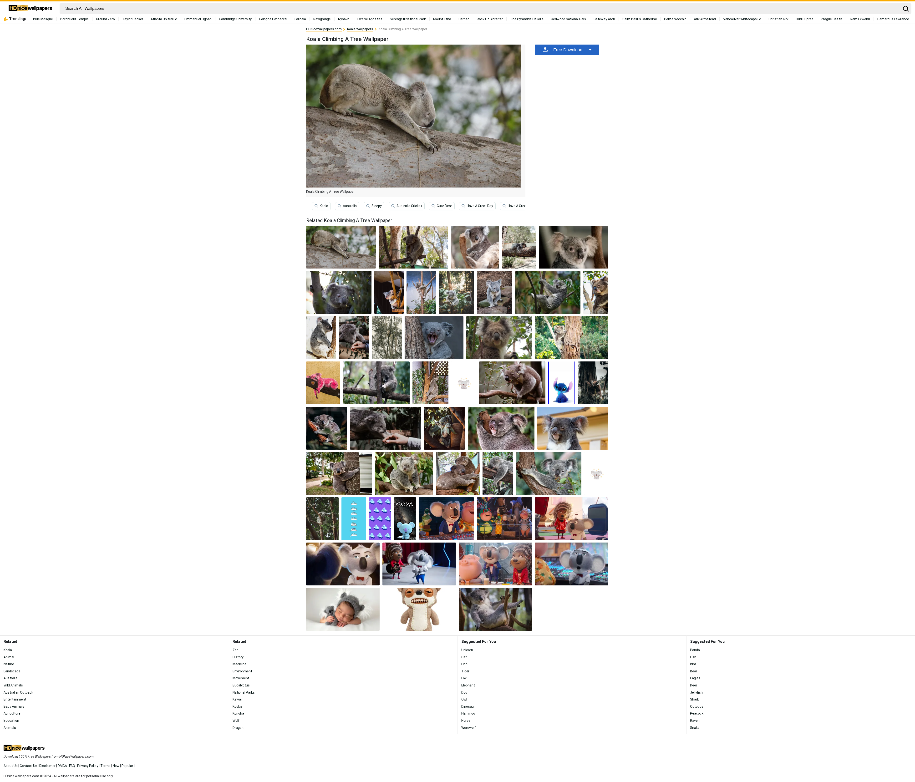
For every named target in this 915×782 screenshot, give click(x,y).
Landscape (12, 671)
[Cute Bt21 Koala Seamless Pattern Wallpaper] (380, 518)
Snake (695, 728)
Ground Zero (105, 19)
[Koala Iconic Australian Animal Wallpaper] (387, 337)
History (238, 657)
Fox (464, 678)
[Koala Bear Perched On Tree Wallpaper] (421, 292)
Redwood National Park (568, 19)
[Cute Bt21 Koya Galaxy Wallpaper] (405, 518)
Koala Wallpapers (360, 29)
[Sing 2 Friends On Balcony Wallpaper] (504, 518)
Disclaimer (47, 766)
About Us (11, 766)
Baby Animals (14, 706)
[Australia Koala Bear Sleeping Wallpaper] (498, 473)
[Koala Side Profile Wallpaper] (321, 337)
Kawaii (237, 699)
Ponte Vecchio (675, 19)
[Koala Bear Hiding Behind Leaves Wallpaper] (444, 428)
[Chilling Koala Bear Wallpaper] (495, 609)
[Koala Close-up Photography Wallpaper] (595, 292)
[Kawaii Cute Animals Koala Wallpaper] (463, 382)
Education (11, 720)
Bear (693, 671)
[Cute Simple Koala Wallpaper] (596, 473)
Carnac (463, 19)
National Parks (244, 692)
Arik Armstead (705, 19)
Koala (324, 206)
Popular (127, 766)
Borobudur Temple (74, 19)
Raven (695, 720)
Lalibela (300, 19)
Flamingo (468, 713)
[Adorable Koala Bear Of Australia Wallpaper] (549, 473)
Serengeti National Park (408, 19)
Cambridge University (235, 19)
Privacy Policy (87, 766)
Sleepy (376, 206)
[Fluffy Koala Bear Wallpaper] (572, 428)
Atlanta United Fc (164, 19)
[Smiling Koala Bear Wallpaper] (322, 518)
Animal (9, 657)
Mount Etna (442, 19)
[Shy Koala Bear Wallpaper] (430, 382)
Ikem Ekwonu (860, 19)
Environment (242, 671)
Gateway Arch (604, 19)
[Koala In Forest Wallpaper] (456, 292)
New (116, 766)
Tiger (465, 671)
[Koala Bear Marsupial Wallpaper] (475, 247)
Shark (694, 699)
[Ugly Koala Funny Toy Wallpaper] (419, 609)
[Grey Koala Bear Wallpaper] (494, 292)
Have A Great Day (480, 206)
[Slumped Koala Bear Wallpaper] (376, 382)
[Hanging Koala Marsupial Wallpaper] (547, 292)
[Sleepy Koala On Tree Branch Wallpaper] (326, 428)
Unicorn (467, 650)
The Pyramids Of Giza (527, 19)
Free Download (567, 49)
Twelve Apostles (369, 19)
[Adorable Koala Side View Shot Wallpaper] (339, 473)
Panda (695, 650)
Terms (105, 766)
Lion (464, 664)
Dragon (238, 728)
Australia (350, 206)
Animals (10, 728)
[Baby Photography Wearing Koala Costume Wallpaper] (343, 609)
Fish (693, 657)
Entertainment (15, 699)
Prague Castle (832, 19)
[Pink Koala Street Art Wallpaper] (323, 382)
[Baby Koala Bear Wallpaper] (573, 247)
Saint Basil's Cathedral (639, 19)
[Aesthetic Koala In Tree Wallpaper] (593, 382)
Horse (465, 720)
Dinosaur (468, 706)
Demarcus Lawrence (893, 19)
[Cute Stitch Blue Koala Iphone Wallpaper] (561, 382)
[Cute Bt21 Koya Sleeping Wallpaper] (353, 518)
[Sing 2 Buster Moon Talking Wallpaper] (571, 564)
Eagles (695, 678)
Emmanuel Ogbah (198, 19)
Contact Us (28, 766)
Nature (9, 664)
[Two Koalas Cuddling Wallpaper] (458, 473)
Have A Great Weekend (525, 206)
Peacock (696, 713)
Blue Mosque (43, 19)
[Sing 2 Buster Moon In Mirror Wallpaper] (343, 564)
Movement (241, 678)
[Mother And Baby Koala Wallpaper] (571, 337)
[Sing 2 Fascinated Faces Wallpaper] (495, 564)
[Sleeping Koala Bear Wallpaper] (413, 247)
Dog (464, 692)
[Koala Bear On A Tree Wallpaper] (338, 292)
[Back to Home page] (30, 8)
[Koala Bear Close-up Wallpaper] (499, 337)
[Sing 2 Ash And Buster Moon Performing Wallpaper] (419, 564)
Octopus (696, 706)
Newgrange (322, 19)
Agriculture (12, 713)
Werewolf (468, 728)
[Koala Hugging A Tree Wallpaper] (519, 247)
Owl (464, 699)
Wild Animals (13, 685)
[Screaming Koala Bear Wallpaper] (434, 337)
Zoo (236, 650)
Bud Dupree (804, 19)
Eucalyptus (241, 685)
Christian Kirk (778, 19)
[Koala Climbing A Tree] (341, 247)
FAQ (72, 766)
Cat (464, 657)
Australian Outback (18, 692)
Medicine (239, 664)
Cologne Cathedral (273, 19)
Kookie (238, 706)
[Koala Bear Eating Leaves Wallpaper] (512, 382)
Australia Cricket (409, 206)
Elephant (468, 685)
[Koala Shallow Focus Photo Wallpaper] (501, 428)
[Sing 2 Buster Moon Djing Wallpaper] (446, 518)
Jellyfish (696, 692)
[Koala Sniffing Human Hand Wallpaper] (354, 337)
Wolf (236, 720)
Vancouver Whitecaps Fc (742, 19)
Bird (693, 664)
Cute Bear (444, 206)
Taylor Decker (132, 19)
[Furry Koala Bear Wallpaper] (404, 473)
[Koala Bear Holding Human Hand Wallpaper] (385, 428)
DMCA (62, 766)
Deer (693, 685)
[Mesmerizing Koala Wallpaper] (389, 292)
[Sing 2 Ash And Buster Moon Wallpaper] (571, 518)
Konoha (238, 713)
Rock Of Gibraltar (490, 19)
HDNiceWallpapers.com (324, 29)
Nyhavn (343, 19)
